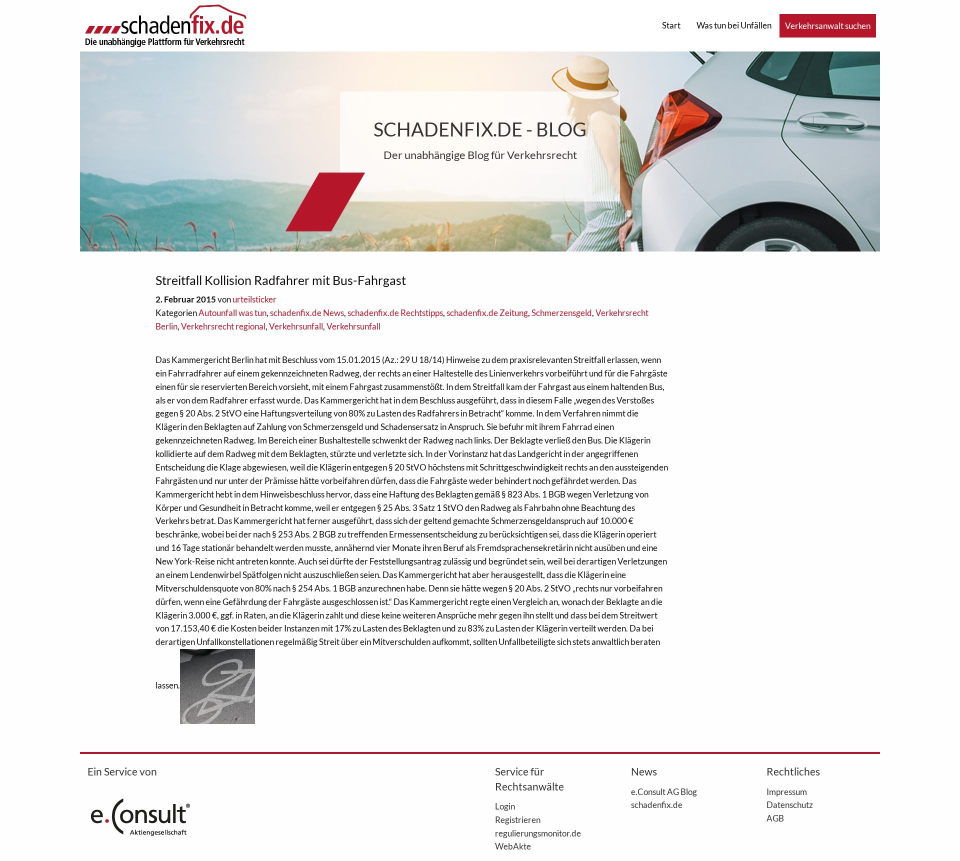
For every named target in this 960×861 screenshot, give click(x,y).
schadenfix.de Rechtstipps (395, 313)
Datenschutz (789, 805)
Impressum (786, 791)
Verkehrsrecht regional (223, 326)
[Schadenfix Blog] (165, 25)
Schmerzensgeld (562, 313)
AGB (775, 818)
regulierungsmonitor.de (538, 833)
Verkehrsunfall (296, 326)
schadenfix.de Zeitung (487, 313)
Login (505, 806)
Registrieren (517, 819)
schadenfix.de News (307, 313)
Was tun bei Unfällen (734, 25)
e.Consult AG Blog (664, 791)
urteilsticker (254, 299)
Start (671, 25)
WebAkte (513, 846)
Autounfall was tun (232, 313)
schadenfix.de (656, 805)
